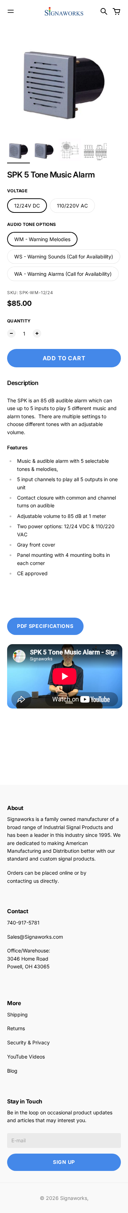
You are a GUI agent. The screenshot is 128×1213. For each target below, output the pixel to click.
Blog (12, 1071)
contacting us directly (32, 881)
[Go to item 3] (69, 150)
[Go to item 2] (44, 150)
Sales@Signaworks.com (35, 937)
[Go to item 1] (18, 150)
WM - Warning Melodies (42, 239)
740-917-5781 (23, 923)
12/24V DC (27, 206)
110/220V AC (72, 206)
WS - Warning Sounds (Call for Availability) (63, 256)
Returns (16, 1028)
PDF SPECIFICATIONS (45, 626)
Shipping (17, 1014)
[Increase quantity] (37, 333)
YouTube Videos (26, 1057)
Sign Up (64, 1162)
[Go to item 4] (95, 150)
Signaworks (73, 1198)
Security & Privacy (28, 1042)
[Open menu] (10, 11)
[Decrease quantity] (11, 333)
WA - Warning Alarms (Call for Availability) (63, 274)
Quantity (19, 320)
